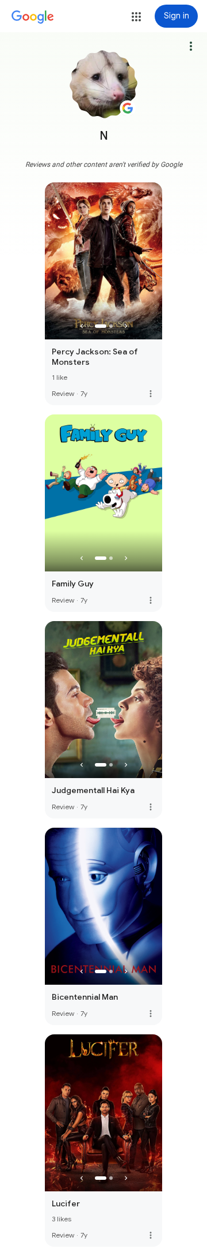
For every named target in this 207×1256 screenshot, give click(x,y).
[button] (136, 16)
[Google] (33, 17)
